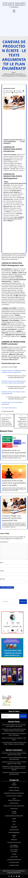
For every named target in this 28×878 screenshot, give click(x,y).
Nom (2, 562)
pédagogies (14, 827)
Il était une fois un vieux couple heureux (14, 806)
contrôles (14, 813)
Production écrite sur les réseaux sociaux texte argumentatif (13, 393)
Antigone (14, 785)
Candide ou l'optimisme (14, 800)
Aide (14, 837)
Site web (2, 579)
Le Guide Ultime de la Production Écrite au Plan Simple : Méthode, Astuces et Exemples (14, 743)
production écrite (9, 88)
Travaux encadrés (14, 847)
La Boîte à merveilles (14, 790)
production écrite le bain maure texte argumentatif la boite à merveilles (14, 483)
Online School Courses (9, 871)
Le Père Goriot (14, 809)
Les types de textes (14, 865)
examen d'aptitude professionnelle (14, 816)
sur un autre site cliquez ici (9, 408)
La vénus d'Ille (14, 857)
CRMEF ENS (14, 840)
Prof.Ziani (18, 91)
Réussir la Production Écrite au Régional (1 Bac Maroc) (14, 739)
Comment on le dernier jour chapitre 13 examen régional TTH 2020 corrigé (14, 754)
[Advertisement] (14, 26)
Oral (14, 824)
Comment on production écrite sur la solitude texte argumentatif (14, 773)
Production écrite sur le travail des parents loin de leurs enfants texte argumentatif (13, 382)
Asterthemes (20, 871)
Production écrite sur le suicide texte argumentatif (11, 403)
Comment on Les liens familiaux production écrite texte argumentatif (14, 758)
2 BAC (14, 799)
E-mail (2, 571)
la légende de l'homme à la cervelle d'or (14, 793)
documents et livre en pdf (14, 842)
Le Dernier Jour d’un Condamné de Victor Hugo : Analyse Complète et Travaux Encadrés (14, 730)
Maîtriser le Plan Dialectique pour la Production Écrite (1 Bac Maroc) (14, 734)
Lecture (14, 821)
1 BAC (14, 783)
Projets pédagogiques (14, 832)
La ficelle (14, 854)
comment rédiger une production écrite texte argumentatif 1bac (12, 518)
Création (14, 835)
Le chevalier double (14, 862)
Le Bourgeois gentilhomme (14, 860)
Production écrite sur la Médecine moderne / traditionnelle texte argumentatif (13, 371)
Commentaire (4, 542)
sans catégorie (14, 845)
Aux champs (14, 851)
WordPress (17, 873)
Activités (14, 811)
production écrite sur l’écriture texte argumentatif (14, 451)
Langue (14, 819)
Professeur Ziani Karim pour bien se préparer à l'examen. (14, 5)
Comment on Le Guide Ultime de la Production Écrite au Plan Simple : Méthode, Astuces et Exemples (14, 768)
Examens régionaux (14, 788)
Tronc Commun (14, 850)
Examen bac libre (14, 803)
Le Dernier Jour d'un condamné (14, 796)
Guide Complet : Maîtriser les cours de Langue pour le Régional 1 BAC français (14, 725)
